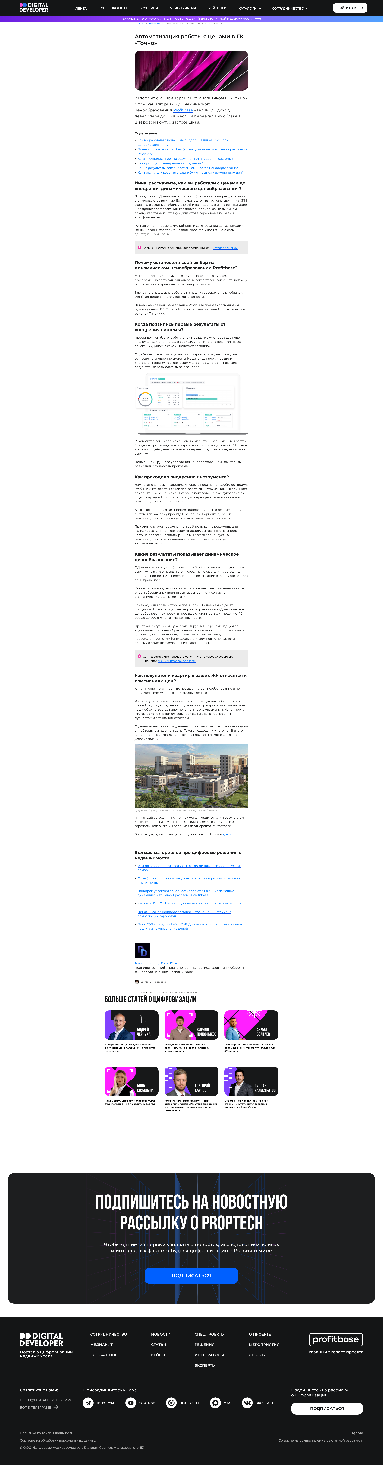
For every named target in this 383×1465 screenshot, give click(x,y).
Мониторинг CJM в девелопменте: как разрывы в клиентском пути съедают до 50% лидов (250, 1047)
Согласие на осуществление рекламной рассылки (320, 1440)
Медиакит (101, 1344)
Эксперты (148, 8)
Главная (139, 23)
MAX (227, 1403)
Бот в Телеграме (35, 1407)
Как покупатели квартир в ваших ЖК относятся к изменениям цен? (191, 172)
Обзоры (257, 1355)
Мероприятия (183, 8)
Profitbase (183, 110)
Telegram (105, 1403)
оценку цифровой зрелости (177, 661)
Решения (205, 1344)
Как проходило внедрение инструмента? (170, 163)
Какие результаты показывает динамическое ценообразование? (189, 168)
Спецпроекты (114, 8)
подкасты (189, 1403)
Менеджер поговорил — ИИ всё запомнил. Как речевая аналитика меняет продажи (187, 1047)
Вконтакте (266, 1403)
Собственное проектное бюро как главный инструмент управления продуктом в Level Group (246, 1104)
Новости (154, 23)
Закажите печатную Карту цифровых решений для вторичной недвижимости (188, 18)
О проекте (260, 1334)
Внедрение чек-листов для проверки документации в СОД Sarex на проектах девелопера (130, 1047)
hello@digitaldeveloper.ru (46, 1400)
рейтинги (217, 8)
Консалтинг (103, 1355)
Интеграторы (209, 1355)
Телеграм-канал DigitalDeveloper (160, 963)
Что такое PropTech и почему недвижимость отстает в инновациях (189, 903)
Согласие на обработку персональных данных (58, 1440)
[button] (191, 1276)
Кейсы (158, 1355)
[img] (34, 7)
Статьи (158, 1344)
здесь (227, 834)
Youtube (147, 1403)
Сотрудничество (108, 1334)
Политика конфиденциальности (46, 1433)
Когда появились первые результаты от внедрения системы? (185, 158)
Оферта (356, 1433)
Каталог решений (225, 248)
